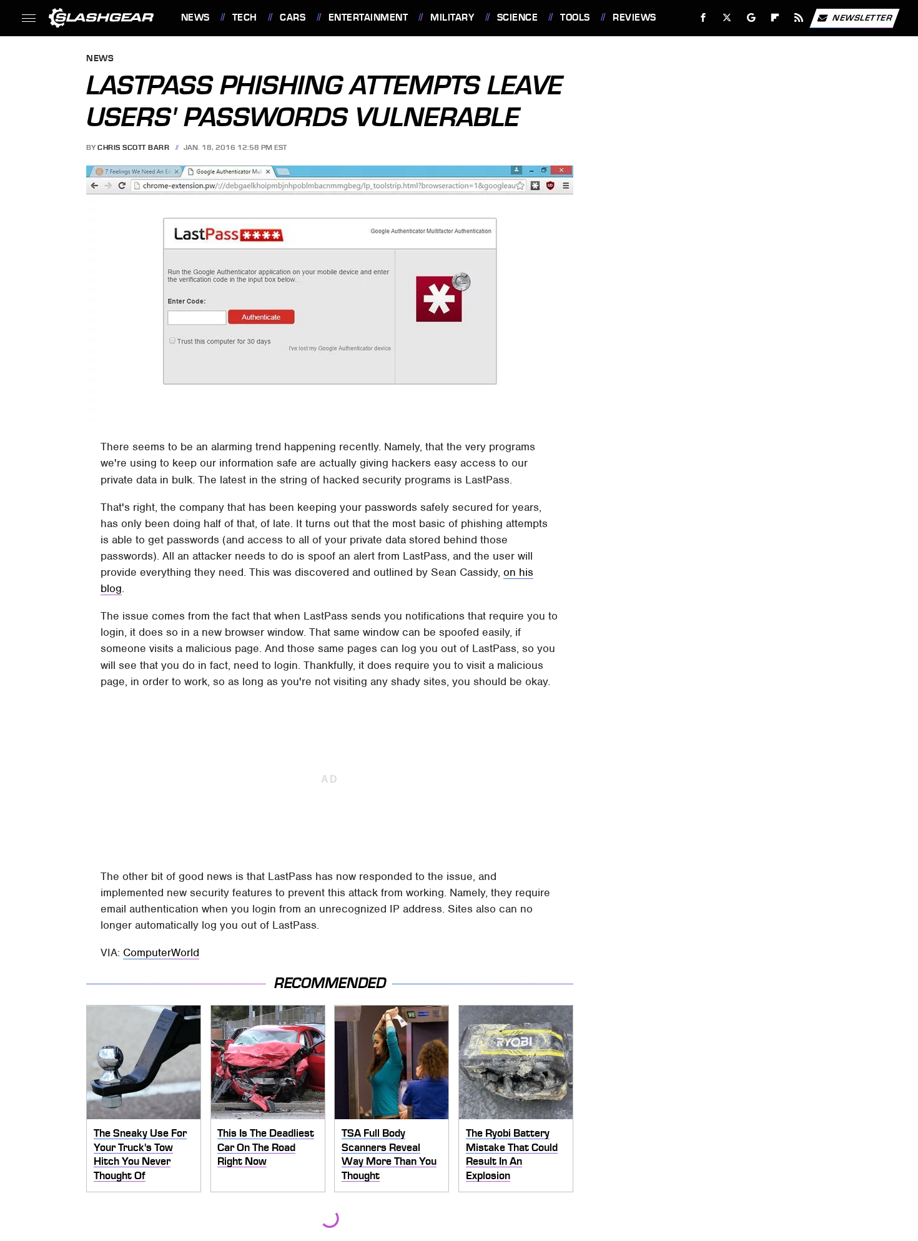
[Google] (751, 17)
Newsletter (862, 17)
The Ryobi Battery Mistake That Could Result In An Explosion (512, 1154)
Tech (244, 17)
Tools (575, 17)
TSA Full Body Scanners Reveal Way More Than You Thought (389, 1154)
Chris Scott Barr (133, 147)
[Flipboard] (775, 17)
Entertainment (368, 17)
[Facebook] (703, 17)
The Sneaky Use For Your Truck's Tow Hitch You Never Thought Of (140, 1154)
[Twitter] (727, 17)
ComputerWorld (161, 952)
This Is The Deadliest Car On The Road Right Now (265, 1147)
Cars (292, 17)
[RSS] (798, 17)
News (195, 17)
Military (452, 17)
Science (517, 17)
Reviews (634, 17)
